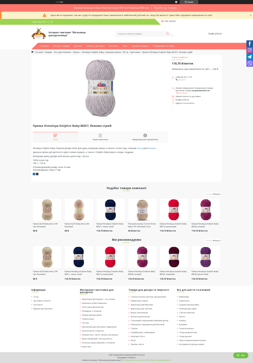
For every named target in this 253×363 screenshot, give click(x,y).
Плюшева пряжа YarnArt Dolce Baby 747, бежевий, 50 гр (142, 225)
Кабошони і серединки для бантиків (147, 324)
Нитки (182, 316)
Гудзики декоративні (189, 304)
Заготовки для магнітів (93, 307)
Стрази (134, 328)
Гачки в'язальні (186, 328)
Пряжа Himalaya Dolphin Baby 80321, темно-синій (109, 225)
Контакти (113, 46)
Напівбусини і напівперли (143, 332)
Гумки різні (184, 300)
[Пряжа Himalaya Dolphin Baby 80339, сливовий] (174, 257)
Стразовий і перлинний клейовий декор (149, 320)
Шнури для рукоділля (92, 315)
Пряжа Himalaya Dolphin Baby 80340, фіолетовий (205, 272)
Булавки (183, 324)
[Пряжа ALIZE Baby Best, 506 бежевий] (79, 210)
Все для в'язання (62, 52)
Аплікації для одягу (187, 308)
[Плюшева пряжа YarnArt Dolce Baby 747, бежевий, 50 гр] (142, 210)
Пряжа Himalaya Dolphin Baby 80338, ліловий (141, 272)
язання (152, 148)
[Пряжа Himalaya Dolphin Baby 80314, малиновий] (174, 210)
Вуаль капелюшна (139, 312)
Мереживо (184, 296)
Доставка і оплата (42, 300)
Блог (125, 46)
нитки (140, 148)
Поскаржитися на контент (134, 360)
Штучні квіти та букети (93, 330)
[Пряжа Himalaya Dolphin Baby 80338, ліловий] (206, 210)
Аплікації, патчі (138, 336)
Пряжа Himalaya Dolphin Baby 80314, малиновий (173, 225)
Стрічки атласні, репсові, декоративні (148, 296)
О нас (36, 296)
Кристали (86, 346)
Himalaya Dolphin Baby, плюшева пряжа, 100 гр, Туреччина (111, 52)
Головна (44, 46)
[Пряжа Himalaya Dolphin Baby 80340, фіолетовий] (206, 257)
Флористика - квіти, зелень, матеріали (100, 334)
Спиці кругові (185, 336)
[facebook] (34, 174)
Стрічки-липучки (187, 312)
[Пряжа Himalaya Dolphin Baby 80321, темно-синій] (110, 210)
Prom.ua (141, 355)
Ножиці (182, 320)
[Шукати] (167, 34)
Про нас (78, 46)
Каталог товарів (61, 46)
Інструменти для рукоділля (191, 344)
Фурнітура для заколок (141, 308)
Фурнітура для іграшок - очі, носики (98, 299)
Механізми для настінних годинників (99, 326)
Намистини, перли (139, 300)
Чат (243, 355)
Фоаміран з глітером (91, 311)
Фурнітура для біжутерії (142, 304)
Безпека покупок (140, 46)
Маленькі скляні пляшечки (94, 303)
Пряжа (76, 52)
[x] (37, 174)
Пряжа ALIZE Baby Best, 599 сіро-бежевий (45, 225)
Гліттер (85, 323)
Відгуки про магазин (43, 308)
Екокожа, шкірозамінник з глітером (98, 342)
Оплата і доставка (95, 46)
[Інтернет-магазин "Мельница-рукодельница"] (38, 33)
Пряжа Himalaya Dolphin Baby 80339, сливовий (173, 272)
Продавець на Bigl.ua (126, 357)
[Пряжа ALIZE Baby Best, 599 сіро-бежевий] (47, 210)
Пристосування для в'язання (192, 340)
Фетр (133, 340)
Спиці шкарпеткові (188, 332)
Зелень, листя (137, 344)
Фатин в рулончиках (140, 316)
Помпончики (88, 319)
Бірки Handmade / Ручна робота (97, 338)
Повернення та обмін (163, 46)
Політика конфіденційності (159, 360)
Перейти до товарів (165, 7)
